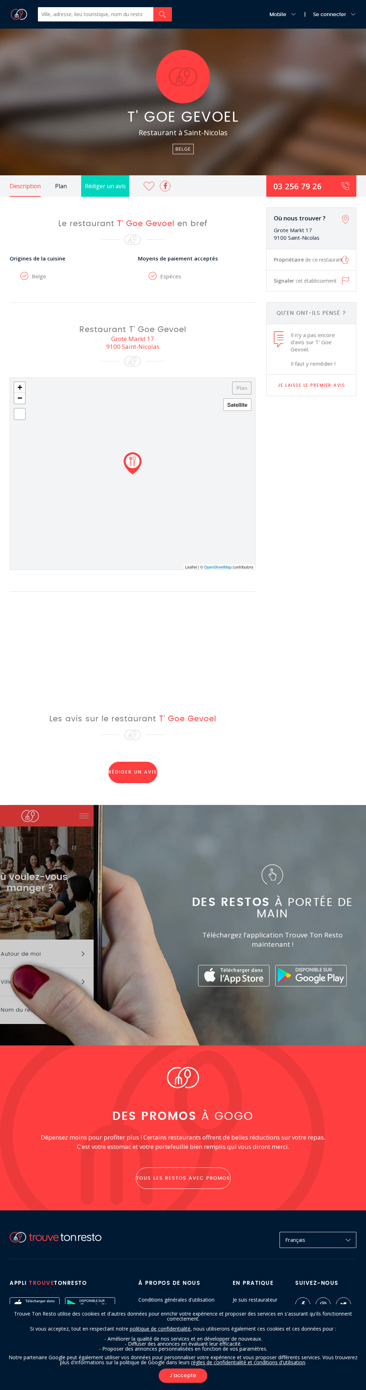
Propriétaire (310, 259)
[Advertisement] (311, 514)
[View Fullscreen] (19, 414)
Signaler (305, 280)
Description (25, 186)
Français (295, 1239)
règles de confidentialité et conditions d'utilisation (248, 1362)
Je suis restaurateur (255, 1299)
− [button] (20, 398)
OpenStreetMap (218, 567)
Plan (61, 186)
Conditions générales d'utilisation (176, 1299)
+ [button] (20, 387)
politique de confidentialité (160, 1328)
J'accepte (183, 1375)
